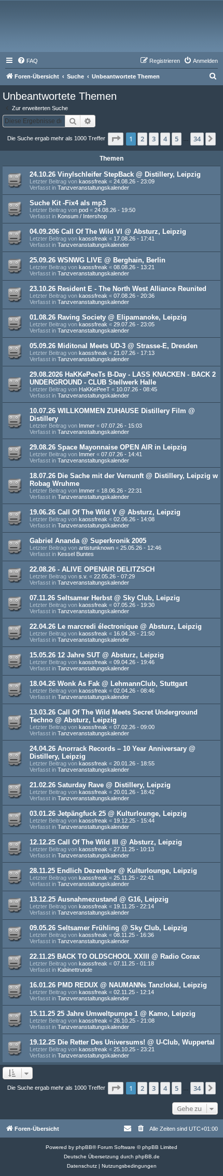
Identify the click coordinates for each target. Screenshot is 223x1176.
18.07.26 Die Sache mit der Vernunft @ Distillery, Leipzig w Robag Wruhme (124, 479)
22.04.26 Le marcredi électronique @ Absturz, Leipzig (116, 626)
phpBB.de (147, 1156)
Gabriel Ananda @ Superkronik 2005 (88, 541)
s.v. (83, 576)
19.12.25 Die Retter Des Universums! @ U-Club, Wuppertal (122, 1042)
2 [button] (142, 138)
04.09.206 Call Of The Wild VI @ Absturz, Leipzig (108, 231)
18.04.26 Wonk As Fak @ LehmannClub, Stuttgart (108, 684)
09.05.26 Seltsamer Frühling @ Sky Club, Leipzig (108, 928)
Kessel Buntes (76, 554)
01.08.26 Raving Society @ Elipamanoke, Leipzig (108, 317)
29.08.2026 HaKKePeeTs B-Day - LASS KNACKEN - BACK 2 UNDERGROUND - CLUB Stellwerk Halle (123, 378)
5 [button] (176, 138)
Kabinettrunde (75, 970)
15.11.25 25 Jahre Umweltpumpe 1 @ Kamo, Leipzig (113, 1014)
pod (83, 210)
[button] (115, 139)
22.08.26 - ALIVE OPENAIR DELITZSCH (92, 569)
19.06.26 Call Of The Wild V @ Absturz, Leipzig (105, 512)
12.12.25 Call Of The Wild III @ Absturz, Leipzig (106, 842)
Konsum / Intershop (82, 216)
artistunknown (96, 548)
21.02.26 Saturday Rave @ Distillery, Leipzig (100, 785)
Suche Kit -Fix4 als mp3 (68, 203)
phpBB (84, 1147)
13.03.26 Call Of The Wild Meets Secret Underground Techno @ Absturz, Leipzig (114, 716)
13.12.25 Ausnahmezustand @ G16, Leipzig (99, 899)
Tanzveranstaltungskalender (93, 187)
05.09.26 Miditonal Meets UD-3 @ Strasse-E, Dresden (114, 346)
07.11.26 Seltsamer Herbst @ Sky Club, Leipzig (105, 598)
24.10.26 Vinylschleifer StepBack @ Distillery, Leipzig (115, 174)
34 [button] (197, 138)
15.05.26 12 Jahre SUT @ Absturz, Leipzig (97, 655)
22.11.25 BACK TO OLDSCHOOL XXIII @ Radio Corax (115, 956)
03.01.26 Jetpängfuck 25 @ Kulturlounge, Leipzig (108, 813)
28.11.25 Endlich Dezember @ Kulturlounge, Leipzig (113, 871)
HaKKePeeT (94, 389)
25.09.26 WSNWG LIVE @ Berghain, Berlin (97, 260)
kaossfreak (93, 181)
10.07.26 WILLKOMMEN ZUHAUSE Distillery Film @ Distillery (112, 414)
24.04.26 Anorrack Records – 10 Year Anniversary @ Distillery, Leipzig (113, 752)
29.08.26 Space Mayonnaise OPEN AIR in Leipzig (108, 447)
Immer (87, 425)
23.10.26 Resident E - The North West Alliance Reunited (118, 289)
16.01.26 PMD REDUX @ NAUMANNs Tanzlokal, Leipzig (118, 985)
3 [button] (154, 138)
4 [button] (165, 138)
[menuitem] (27, 61)
